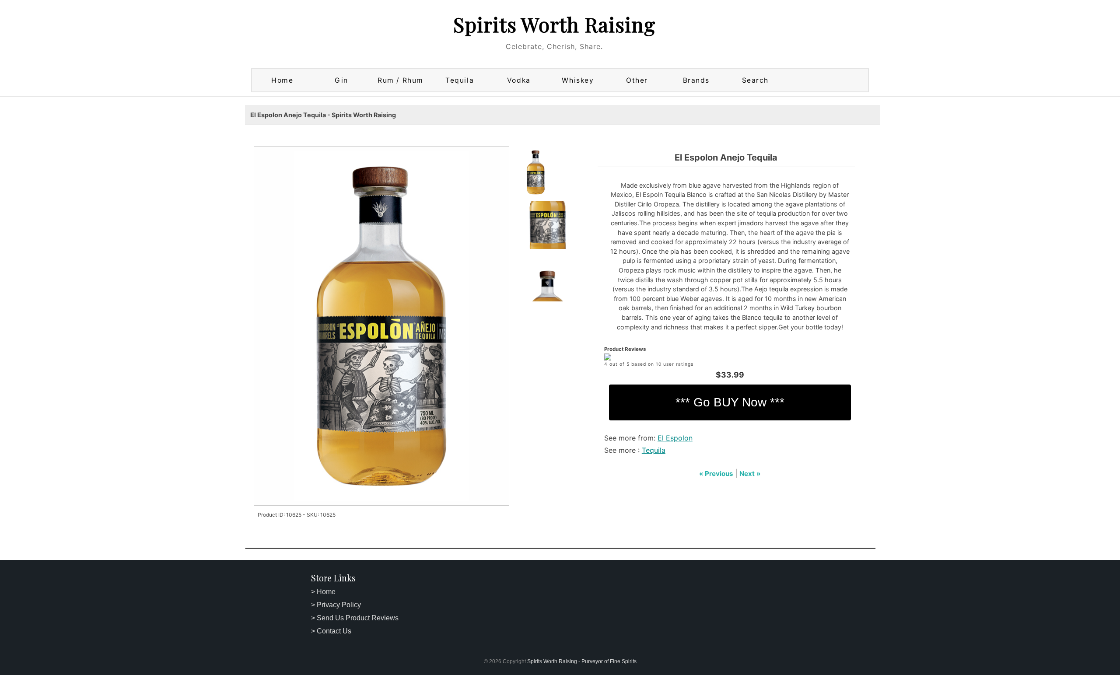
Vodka (519, 80)
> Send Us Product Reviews (355, 618)
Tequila (459, 80)
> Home (323, 591)
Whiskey (578, 80)
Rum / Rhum (401, 80)
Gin (341, 80)
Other (637, 80)
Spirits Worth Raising (554, 24)
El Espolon (675, 438)
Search (755, 80)
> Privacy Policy (336, 605)
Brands (696, 80)
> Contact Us (331, 631)
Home (282, 80)
